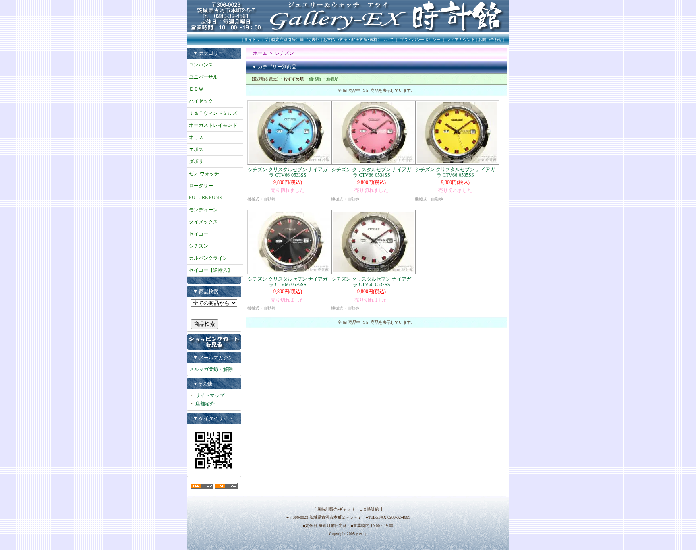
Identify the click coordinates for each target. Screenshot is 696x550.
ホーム (260, 53)
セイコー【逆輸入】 (210, 270)
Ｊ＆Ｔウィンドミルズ (213, 113)
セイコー (198, 234)
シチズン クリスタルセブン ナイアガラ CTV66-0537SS (371, 281)
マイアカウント (461, 39)
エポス (196, 149)
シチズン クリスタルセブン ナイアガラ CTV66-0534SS (371, 172)
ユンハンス (201, 65)
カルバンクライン (208, 258)
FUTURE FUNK (206, 198)
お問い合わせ (490, 39)
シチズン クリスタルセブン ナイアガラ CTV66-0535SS (455, 172)
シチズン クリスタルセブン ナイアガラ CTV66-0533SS (287, 172)
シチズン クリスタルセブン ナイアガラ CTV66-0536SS (287, 281)
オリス (196, 137)
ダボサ (196, 161)
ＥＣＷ (196, 89)
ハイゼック (201, 101)
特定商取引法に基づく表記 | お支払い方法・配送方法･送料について (332, 39)
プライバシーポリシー (420, 39)
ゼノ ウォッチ (204, 173)
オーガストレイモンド (213, 125)
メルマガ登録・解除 (211, 369)
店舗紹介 (205, 404)
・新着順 (330, 79)
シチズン (198, 246)
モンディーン (203, 210)
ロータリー (201, 185)
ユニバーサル (203, 77)
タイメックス (203, 222)
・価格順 (313, 79)
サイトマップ (256, 39)
